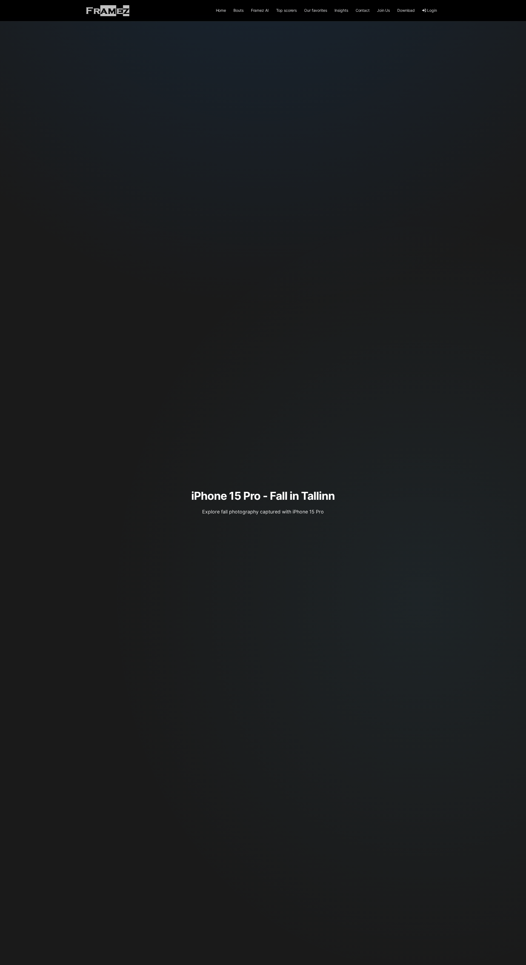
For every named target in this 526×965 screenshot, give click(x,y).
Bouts (238, 10)
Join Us (383, 10)
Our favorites (315, 10)
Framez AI (260, 10)
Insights (341, 10)
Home (221, 10)
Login (432, 10)
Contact (363, 10)
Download (406, 10)
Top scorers (286, 10)
